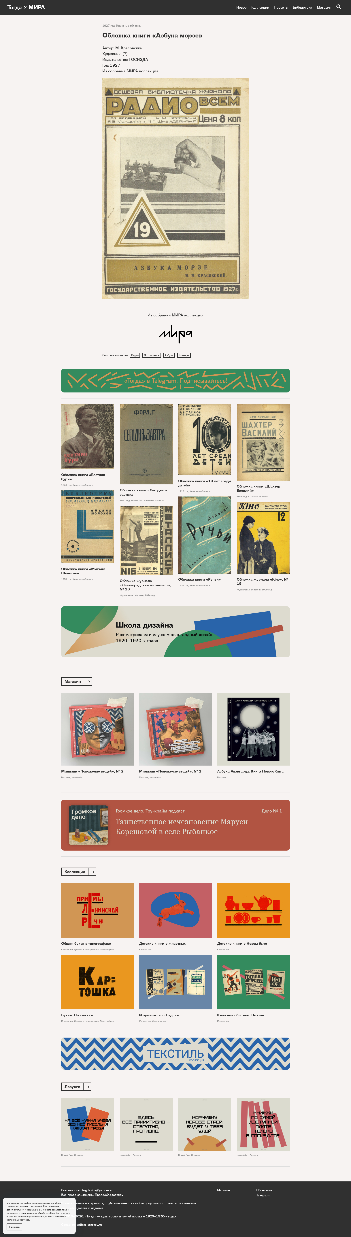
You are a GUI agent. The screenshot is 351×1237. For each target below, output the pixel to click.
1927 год (108, 26)
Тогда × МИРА (26, 7)
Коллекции (260, 7)
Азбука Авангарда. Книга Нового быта (250, 771)
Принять (14, 1227)
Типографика (107, 949)
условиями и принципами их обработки (28, 1213)
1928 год (183, 491)
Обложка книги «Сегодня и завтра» (143, 492)
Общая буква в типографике (86, 943)
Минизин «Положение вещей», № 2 (92, 771)
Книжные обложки (128, 26)
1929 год (267, 589)
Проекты (281, 7)
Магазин (324, 7)
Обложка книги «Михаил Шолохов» (83, 571)
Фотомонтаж (152, 355)
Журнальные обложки (249, 589)
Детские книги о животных (162, 943)
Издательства (159, 1021)
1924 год (150, 595)
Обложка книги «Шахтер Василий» (258, 488)
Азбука (169, 355)
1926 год (242, 496)
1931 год (66, 485)
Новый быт (137, 500)
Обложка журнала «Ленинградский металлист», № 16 (145, 585)
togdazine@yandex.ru (97, 1190)
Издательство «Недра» (159, 1015)
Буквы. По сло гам (77, 1015)
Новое (241, 7)
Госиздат (184, 355)
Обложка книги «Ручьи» (199, 579)
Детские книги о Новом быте (242, 943)
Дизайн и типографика (86, 949)
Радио (135, 355)
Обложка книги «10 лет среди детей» (204, 483)
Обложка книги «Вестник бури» (83, 476)
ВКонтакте (264, 1190)
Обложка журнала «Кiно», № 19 (262, 581)
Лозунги (78, 1155)
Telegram (262, 1195)
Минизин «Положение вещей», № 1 (170, 771)
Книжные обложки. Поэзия (240, 1015)
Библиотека (302, 7)
